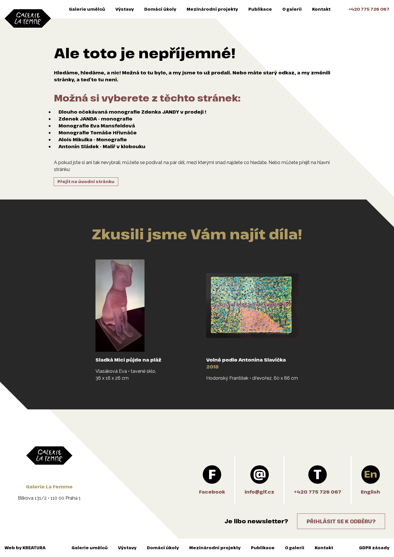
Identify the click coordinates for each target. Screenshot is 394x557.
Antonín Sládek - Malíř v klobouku (102, 146)
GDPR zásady (374, 547)
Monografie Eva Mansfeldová (97, 126)
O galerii (292, 9)
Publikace (260, 9)
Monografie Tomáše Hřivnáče (98, 132)
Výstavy (124, 9)
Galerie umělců (87, 9)
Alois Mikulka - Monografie (93, 139)
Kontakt (321, 9)
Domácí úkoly (160, 9)
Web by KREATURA (25, 547)
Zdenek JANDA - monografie (95, 119)
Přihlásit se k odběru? (341, 521)
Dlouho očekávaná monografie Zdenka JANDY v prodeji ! (132, 112)
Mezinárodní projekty (212, 9)
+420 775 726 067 (369, 9)
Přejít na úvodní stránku (86, 181)
